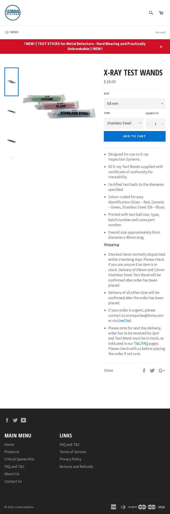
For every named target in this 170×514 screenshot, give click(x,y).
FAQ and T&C (14, 466)
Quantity (152, 113)
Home (9, 444)
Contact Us (13, 481)
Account (161, 32)
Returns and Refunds (76, 466)
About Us (11, 473)
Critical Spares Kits (19, 459)
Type (107, 113)
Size (106, 93)
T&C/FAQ (141, 343)
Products (11, 451)
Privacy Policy (70, 459)
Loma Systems (24, 507)
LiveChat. (124, 320)
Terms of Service (73, 451)
